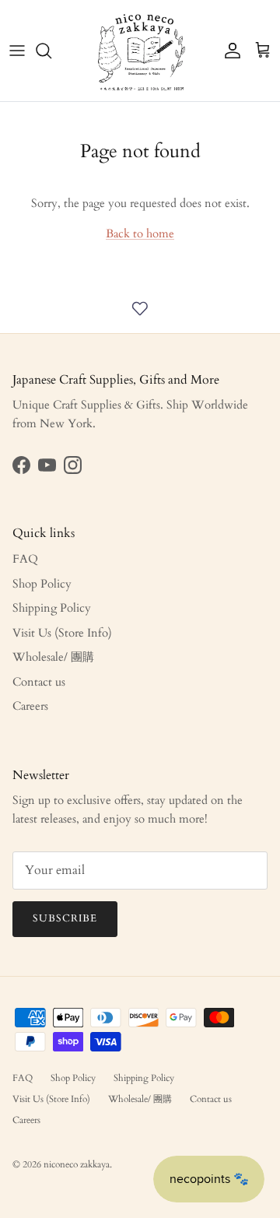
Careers (30, 706)
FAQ (25, 559)
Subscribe (65, 918)
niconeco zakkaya (77, 1164)
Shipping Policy (51, 608)
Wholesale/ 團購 (53, 657)
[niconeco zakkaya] (140, 50)
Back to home (140, 233)
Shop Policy (42, 583)
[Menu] (17, 50)
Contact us (38, 682)
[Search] (51, 50)
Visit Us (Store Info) (62, 633)
